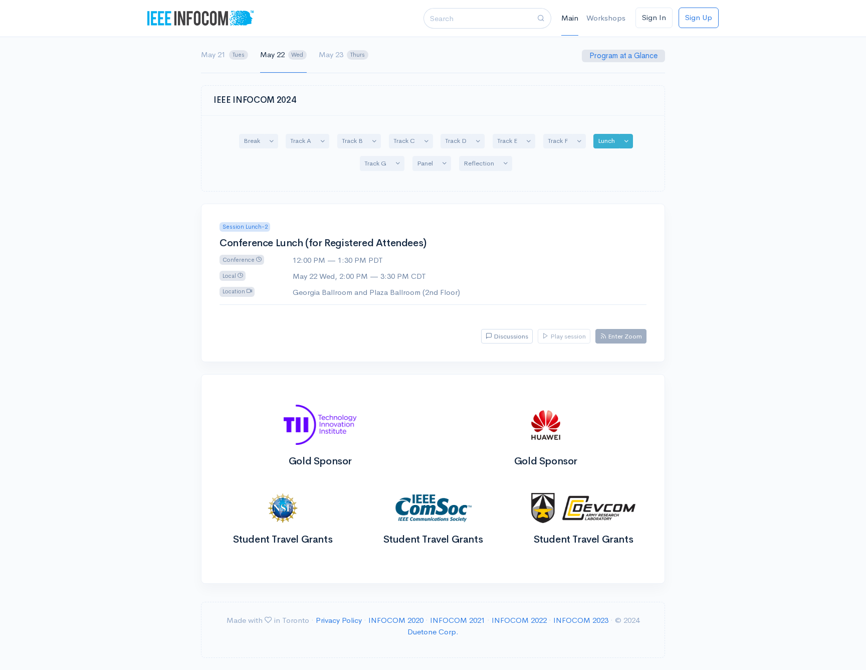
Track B (352, 140)
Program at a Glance (624, 56)
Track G (375, 163)
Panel (425, 163)
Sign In (654, 17)
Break (252, 140)
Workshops (605, 18)
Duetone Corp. (433, 631)
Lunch (606, 140)
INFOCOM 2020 (395, 620)
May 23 (342, 54)
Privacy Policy (339, 620)
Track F (558, 140)
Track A (300, 140)
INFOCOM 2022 (519, 620)
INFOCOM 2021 (457, 620)
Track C (404, 140)
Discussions (510, 336)
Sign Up (698, 17)
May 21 (223, 54)
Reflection (479, 163)
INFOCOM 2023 (580, 620)
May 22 (282, 54)
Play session (567, 336)
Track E (507, 140)
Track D (456, 140)
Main (569, 18)
